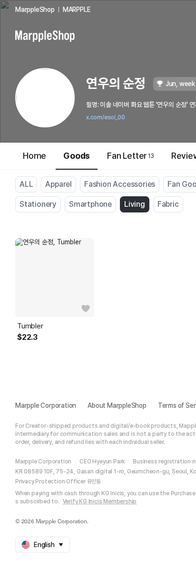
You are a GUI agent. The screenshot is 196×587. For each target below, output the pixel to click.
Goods (76, 156)
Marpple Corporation (45, 405)
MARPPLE (77, 9)
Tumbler (30, 326)
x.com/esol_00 (105, 117)
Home (34, 156)
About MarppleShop (117, 405)
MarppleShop (35, 9)
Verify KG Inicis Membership (100, 501)
